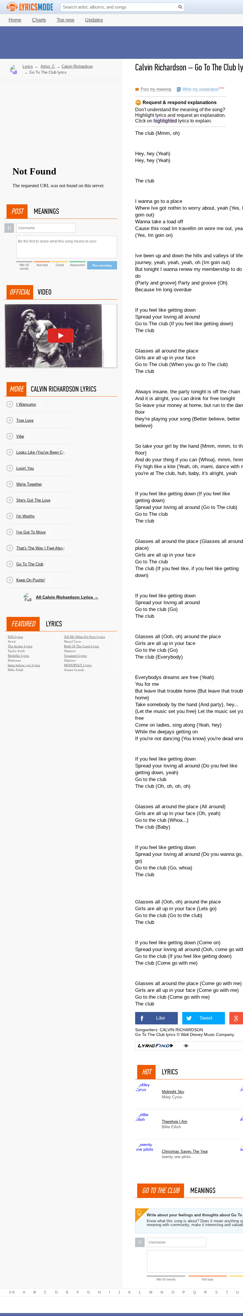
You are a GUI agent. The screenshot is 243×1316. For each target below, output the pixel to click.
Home (15, 19)
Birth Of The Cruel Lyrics (81, 646)
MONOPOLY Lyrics (78, 665)
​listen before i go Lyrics (24, 665)
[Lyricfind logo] (155, 1045)
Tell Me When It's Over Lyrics (84, 636)
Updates (94, 19)
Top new (65, 19)
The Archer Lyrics (20, 646)
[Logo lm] (30, 7)
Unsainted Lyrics (75, 655)
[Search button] (180, 7)
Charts (39, 19)
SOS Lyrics (15, 636)
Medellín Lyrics (18, 655)
